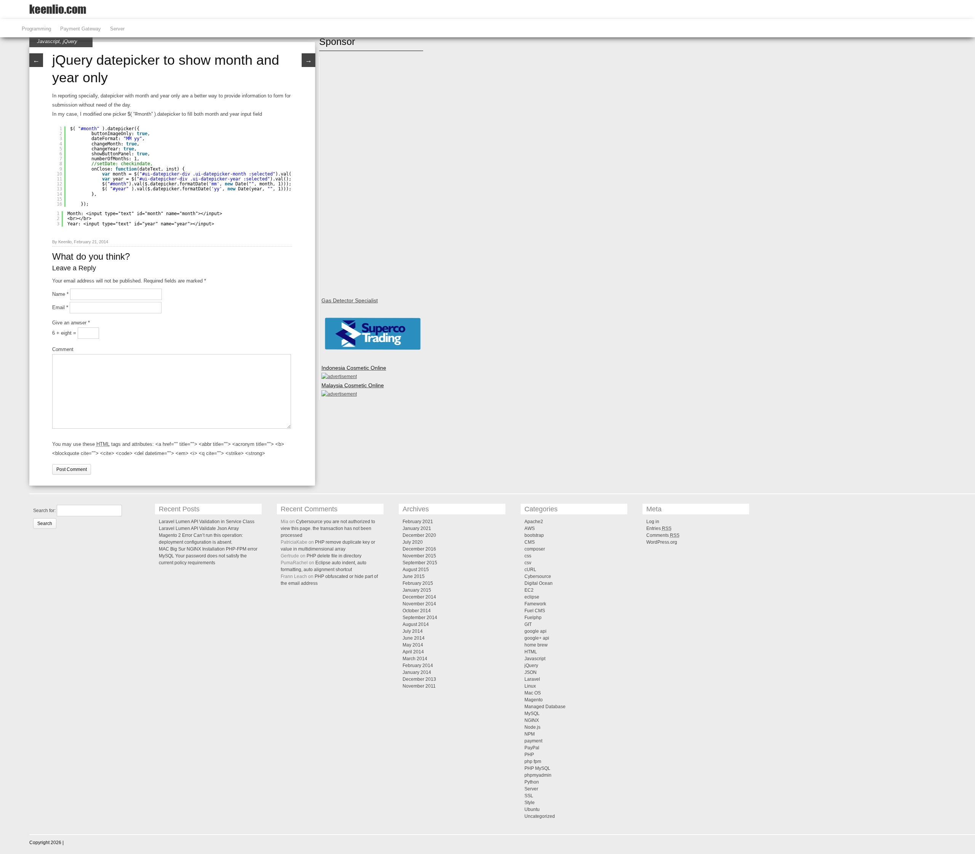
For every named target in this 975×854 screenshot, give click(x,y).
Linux (530, 686)
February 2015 (418, 583)
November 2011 (419, 686)
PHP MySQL (537, 768)
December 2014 (419, 597)
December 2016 (419, 549)
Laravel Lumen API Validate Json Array (199, 528)
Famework (535, 604)
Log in (652, 521)
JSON (530, 672)
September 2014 (420, 617)
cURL (530, 569)
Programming (36, 29)
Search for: (44, 510)
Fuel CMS (534, 610)
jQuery (70, 41)
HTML (530, 651)
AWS (529, 528)
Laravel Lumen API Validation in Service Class (206, 521)
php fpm (532, 761)
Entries (658, 528)
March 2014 (415, 658)
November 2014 (419, 604)
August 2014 (416, 624)
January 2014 (417, 672)
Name (60, 294)
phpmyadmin (537, 775)
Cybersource (537, 576)
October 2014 (417, 610)
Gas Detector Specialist (349, 300)
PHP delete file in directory (334, 556)
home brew (536, 645)
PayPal (531, 747)
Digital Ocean (538, 583)
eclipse (531, 597)
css (527, 556)
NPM (529, 734)
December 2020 (419, 535)
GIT (528, 624)
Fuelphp (533, 617)
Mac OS (532, 693)
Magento (533, 699)
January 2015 (417, 590)
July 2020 (413, 542)
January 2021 (417, 528)
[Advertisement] (351, 173)
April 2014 (413, 651)
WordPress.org (661, 542)
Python (531, 782)
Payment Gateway (80, 29)
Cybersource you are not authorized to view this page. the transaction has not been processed (328, 528)
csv (527, 562)
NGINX (531, 720)
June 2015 (414, 576)
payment (533, 741)
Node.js (532, 727)
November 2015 (419, 556)
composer (534, 549)
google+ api (536, 638)
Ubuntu (532, 809)
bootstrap (534, 535)
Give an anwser (71, 323)
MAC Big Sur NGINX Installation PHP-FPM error (208, 549)
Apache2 (533, 521)
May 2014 (413, 645)
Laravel (532, 679)
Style (529, 802)
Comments (662, 535)
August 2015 (416, 569)
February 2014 (418, 665)
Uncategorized (539, 816)
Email (60, 307)
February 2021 (418, 521)
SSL (528, 795)
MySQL (532, 713)
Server (117, 29)
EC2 (529, 590)
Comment (63, 349)
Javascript (48, 41)
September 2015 (420, 562)
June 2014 (414, 638)
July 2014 (413, 631)
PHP (529, 754)
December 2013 (419, 679)
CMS (529, 542)
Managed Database (545, 706)
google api (535, 631)
